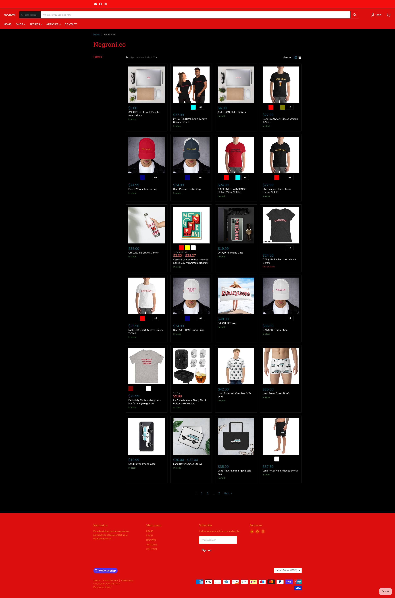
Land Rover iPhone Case (142, 464)
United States (286, 570)
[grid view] (295, 57)
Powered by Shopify (102, 587)
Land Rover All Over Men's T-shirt (234, 395)
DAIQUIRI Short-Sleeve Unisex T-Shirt (145, 331)
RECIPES (34, 24)
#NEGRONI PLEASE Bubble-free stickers (144, 113)
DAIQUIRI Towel (227, 323)
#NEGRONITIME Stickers (232, 112)
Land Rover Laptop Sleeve (187, 464)
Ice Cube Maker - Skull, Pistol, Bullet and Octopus (190, 402)
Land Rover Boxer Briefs (276, 393)
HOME (7, 24)
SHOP (20, 24)
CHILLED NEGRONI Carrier (143, 252)
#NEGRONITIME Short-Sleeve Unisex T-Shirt (190, 120)
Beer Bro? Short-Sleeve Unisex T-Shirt (280, 120)
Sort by (130, 57)
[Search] (354, 14)
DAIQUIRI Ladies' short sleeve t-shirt (280, 261)
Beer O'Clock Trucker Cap (142, 189)
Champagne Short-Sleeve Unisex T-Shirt (277, 190)
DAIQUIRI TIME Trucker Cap (188, 330)
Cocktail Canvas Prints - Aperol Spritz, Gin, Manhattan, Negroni (190, 261)
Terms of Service (110, 580)
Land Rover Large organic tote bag (234, 472)
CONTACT (71, 24)
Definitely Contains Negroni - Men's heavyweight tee (144, 402)
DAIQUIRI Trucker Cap (275, 330)
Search (96, 580)
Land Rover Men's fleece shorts (280, 470)
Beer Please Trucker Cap (187, 189)
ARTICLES (52, 24)
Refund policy (127, 580)
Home (96, 34)
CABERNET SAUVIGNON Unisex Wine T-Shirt (232, 190)
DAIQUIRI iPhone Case (230, 252)
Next (227, 493)
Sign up (206, 550)
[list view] (299, 57)
